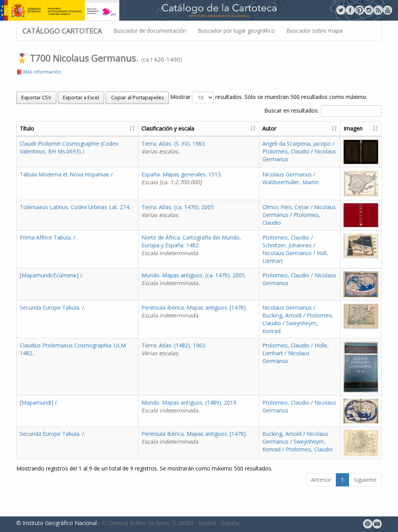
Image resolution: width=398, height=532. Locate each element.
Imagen (353, 128)
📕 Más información (38, 72)
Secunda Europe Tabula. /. (52, 307)
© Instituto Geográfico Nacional (56, 523)
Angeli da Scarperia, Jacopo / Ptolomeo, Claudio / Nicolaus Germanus (299, 151)
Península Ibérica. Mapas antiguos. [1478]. (194, 311)
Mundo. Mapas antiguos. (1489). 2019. (189, 406)
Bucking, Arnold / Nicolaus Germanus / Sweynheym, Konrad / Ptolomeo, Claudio (297, 441)
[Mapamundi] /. (39, 402)
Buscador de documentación (149, 30)
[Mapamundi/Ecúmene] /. (51, 275)
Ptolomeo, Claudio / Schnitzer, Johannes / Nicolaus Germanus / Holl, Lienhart (295, 249)
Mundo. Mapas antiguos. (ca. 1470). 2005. (193, 279)
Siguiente (365, 479)
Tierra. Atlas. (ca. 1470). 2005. (178, 210)
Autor (269, 128)
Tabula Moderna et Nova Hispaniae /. (67, 174)
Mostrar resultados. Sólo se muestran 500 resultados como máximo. (268, 96)
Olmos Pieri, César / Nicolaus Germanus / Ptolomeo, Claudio (299, 214)
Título (27, 128)
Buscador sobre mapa (314, 30)
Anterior (321, 479)
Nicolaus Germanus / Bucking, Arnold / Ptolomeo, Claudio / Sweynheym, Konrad (297, 319)
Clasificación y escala (167, 128)
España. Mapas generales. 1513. (181, 178)
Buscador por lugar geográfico (236, 30)
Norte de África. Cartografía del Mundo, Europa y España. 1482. (191, 245)
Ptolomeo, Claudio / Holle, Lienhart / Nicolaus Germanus (295, 353)
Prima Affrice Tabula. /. (48, 237)
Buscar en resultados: (291, 110)
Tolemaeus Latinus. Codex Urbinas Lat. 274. (75, 207)
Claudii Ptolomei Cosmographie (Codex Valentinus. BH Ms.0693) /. (69, 147)
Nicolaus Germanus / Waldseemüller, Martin (290, 178)
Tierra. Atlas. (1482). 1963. (173, 349)
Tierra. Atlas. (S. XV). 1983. (173, 147)
